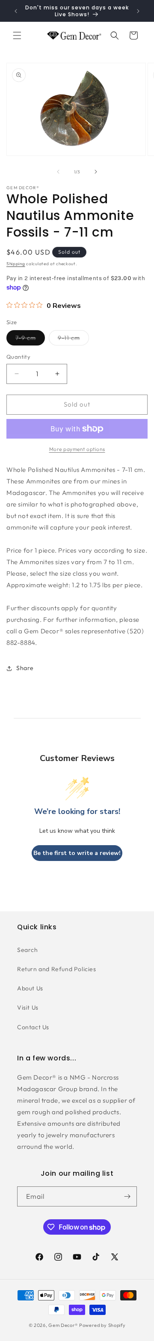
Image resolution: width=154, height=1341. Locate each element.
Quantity (18, 356)
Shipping (15, 263)
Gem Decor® (63, 1325)
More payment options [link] (77, 449)
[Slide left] (58, 171)
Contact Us (33, 1027)
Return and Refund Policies (56, 969)
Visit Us (27, 1007)
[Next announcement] (138, 11)
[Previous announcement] (15, 11)
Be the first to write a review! (77, 853)
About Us (30, 988)
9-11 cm (73, 339)
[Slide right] (95, 171)
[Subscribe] (127, 1196)
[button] (17, 35)
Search (27, 950)
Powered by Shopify (102, 1325)
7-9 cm (30, 339)
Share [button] (25, 668)
